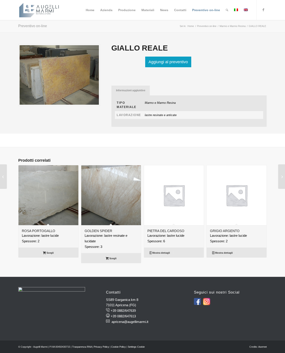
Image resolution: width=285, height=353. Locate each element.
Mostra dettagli (161, 252)
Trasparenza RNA (82, 346)
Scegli (50, 252)
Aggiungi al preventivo (168, 62)
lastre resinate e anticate (161, 115)
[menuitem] (90, 10)
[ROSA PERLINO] (3, 176)
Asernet (262, 346)
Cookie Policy (118, 346)
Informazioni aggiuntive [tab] (130, 90)
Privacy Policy (101, 346)
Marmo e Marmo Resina (160, 102)
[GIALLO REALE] (281, 176)
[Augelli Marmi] (39, 10)
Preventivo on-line (32, 26)
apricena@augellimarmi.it (130, 322)
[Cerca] (227, 10)
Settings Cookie (136, 346)
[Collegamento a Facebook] (263, 9)
